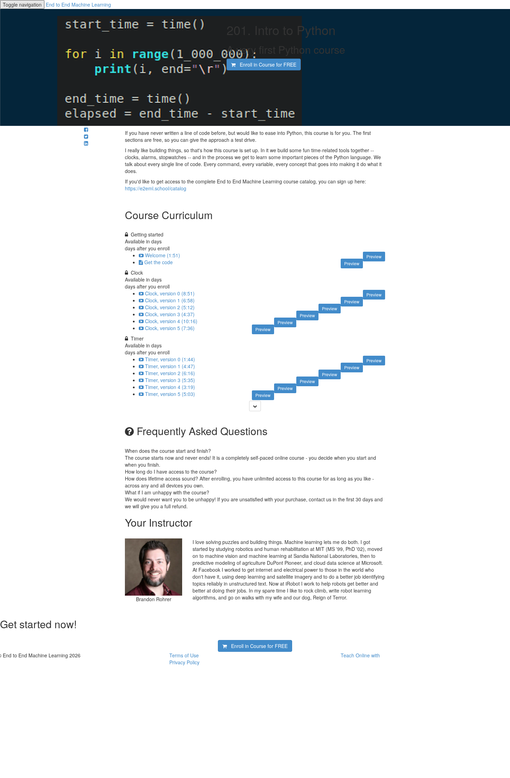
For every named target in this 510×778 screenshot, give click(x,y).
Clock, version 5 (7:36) (170, 328)
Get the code (158, 262)
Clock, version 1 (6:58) (170, 300)
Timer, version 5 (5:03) (170, 393)
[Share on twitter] (86, 136)
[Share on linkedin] (86, 143)
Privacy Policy (184, 662)
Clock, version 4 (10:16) (171, 321)
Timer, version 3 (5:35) (170, 380)
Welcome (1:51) (162, 255)
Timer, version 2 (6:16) (170, 373)
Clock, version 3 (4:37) (170, 314)
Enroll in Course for (266, 64)
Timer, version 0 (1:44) (170, 359)
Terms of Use (184, 655)
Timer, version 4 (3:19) (170, 386)
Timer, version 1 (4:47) (170, 366)
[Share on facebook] (86, 129)
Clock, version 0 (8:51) (170, 293)
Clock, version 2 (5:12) (170, 307)
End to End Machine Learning (78, 4)
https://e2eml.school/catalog (155, 188)
